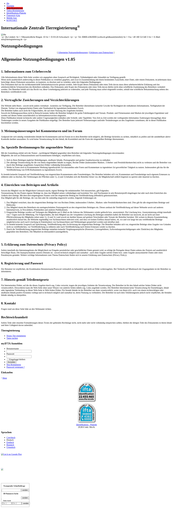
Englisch (10, 442)
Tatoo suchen (12, 338)
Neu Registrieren (13, 365)
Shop (4, 378)
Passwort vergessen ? (15, 367)
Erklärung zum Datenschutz (101, 52)
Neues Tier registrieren (16, 336)
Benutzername (12, 348)
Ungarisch (10, 447)
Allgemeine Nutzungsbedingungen (73, 52)
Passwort (10, 354)
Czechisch (10, 437)
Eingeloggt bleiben (17, 359)
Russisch (10, 445)
